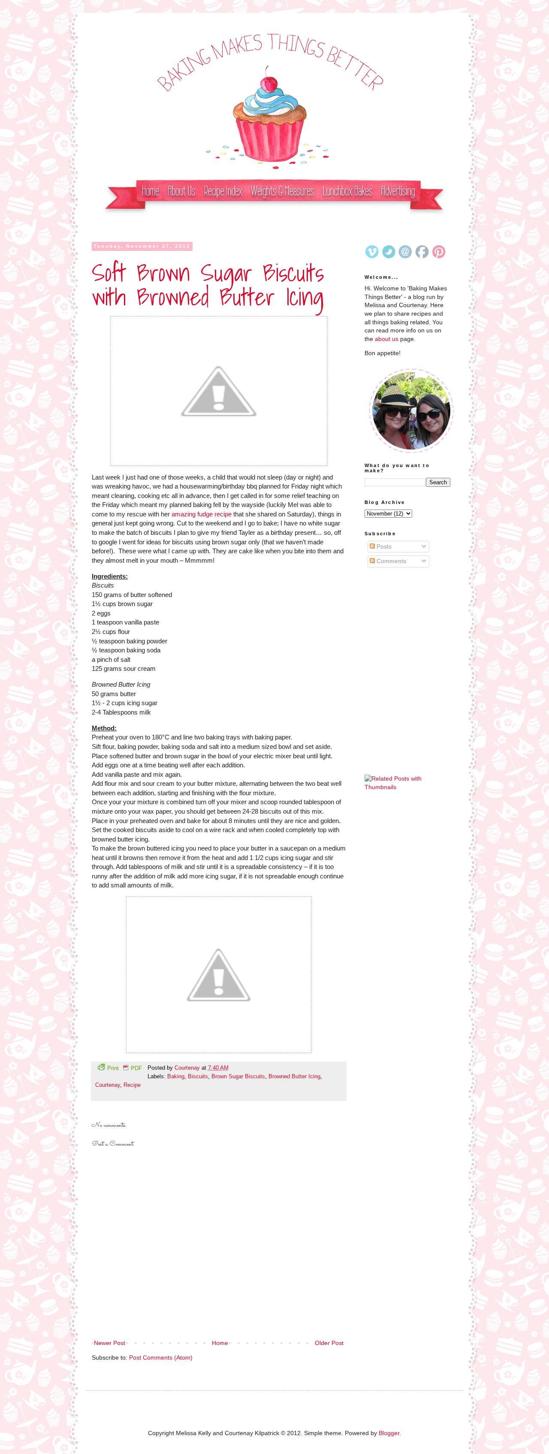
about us (386, 338)
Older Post (329, 1342)
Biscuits (198, 1077)
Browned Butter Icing (294, 1077)
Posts (383, 546)
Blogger (389, 1433)
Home (220, 1342)
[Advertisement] (407, 626)
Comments (390, 561)
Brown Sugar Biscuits (238, 1077)
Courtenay (188, 1068)
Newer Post (109, 1342)
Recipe (132, 1085)
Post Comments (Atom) (161, 1357)
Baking (175, 1077)
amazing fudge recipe (202, 514)
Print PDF (124, 1068)
